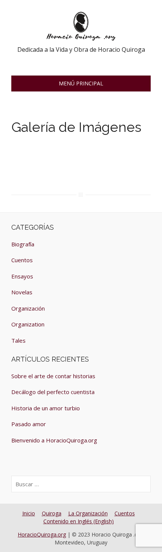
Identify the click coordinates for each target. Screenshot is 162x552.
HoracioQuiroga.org (42, 534)
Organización (28, 308)
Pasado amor (28, 424)
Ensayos (22, 276)
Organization (27, 324)
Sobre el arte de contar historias (53, 376)
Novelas (21, 292)
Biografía (22, 244)
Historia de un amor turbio (45, 408)
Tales (18, 340)
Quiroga (51, 513)
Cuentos (22, 260)
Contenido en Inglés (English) (78, 521)
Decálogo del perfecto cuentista (53, 392)
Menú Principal (81, 83)
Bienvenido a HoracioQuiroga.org (54, 440)
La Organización (88, 513)
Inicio (28, 513)
